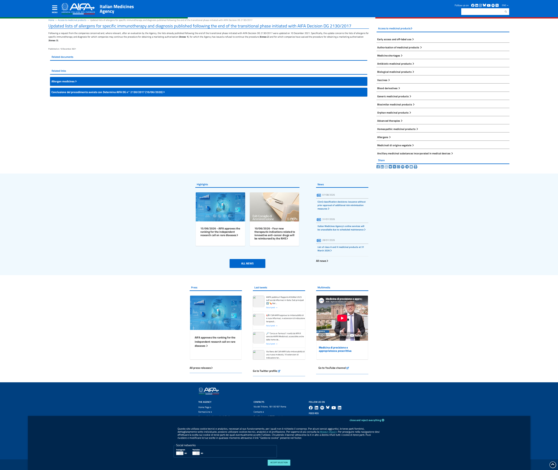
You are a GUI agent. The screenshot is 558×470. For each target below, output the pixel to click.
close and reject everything (365, 420)
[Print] (415, 167)
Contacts (258, 412)
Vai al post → (271, 307)
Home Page (204, 407)
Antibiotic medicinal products (394, 64)
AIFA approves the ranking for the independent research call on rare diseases (215, 341)
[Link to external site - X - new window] (497, 5)
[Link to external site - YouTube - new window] (334, 408)
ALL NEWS (247, 263)
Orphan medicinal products (393, 112)
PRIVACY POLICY (328, 432)
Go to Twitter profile (266, 371)
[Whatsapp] (398, 167)
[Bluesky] (391, 167)
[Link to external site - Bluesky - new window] (485, 5)
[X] (394, 167)
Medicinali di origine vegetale (394, 145)
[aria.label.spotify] (322, 408)
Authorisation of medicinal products (398, 47)
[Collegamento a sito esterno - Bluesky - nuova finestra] (328, 408)
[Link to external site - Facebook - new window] (473, 5)
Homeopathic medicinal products (396, 129)
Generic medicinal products (393, 96)
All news (321, 261)
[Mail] (411, 167)
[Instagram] (386, 167)
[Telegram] (407, 167)
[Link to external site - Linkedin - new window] (477, 5)
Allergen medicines (63, 81)
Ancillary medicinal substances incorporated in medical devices (414, 153)
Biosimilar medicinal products (395, 104)
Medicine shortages (389, 55)
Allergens (383, 137)
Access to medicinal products (72, 20)
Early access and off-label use (394, 39)
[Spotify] (402, 167)
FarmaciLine (204, 412)
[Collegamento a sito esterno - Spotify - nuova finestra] (493, 5)
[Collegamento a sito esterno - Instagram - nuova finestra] (481, 5)
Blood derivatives (387, 88)
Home (51, 20)
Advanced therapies (389, 121)
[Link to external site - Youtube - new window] (489, 5)
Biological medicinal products (394, 72)
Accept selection (279, 462)
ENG (504, 5)
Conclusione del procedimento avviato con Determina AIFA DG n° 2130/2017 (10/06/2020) (107, 92)
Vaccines (382, 80)
